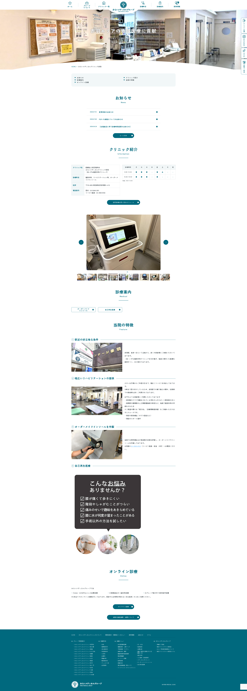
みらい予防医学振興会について (165, 649)
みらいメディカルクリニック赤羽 (84, 667)
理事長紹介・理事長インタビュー (115, 635)
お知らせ (80, 77)
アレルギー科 (105, 663)
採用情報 (177, 6)
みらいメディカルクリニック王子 (84, 658)
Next (165, 242)
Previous (81, 242)
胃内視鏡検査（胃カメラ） (125, 665)
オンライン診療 (83, 82)
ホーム (70, 6)
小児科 (103, 653)
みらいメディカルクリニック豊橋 (84, 653)
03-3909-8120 (136, 446)
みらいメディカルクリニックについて (90, 635)
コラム (149, 635)
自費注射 (139, 649)
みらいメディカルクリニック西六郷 (84, 647)
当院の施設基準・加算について (123, 617)
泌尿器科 (104, 665)
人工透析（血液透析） (143, 657)
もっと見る (123, 135)
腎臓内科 (104, 658)
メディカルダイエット (143, 660)
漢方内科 (139, 655)
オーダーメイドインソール (144, 662)
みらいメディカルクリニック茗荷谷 (84, 644)
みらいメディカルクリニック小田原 (84, 674)
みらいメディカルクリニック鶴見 (84, 660)
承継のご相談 (160, 644)
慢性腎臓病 (121, 656)
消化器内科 (105, 649)
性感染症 (139, 647)
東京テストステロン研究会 (164, 647)
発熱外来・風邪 (122, 651)
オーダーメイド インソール (83, 310)
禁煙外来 (120, 663)
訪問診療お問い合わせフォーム (123, 202)
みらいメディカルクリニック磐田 (84, 656)
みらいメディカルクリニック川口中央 (85, 651)
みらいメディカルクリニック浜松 (84, 672)
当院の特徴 (130, 80)
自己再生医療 (110, 310)
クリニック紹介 (132, 77)
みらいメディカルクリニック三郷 (84, 670)
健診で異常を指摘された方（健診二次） (144, 652)
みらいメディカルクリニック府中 (84, 663)
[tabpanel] (123, 242)
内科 (103, 644)
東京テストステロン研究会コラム (166, 651)
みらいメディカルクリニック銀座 (84, 649)
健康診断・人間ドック (124, 647)
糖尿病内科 (105, 660)
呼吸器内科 (105, 651)
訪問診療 (120, 660)
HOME (73, 66)
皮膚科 (103, 656)
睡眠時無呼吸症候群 (123, 653)
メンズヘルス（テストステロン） (127, 667)
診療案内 (80, 80)
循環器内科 (105, 647)
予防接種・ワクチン (123, 649)
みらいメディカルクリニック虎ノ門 (84, 665)
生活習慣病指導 (122, 644)
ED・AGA (140, 644)
